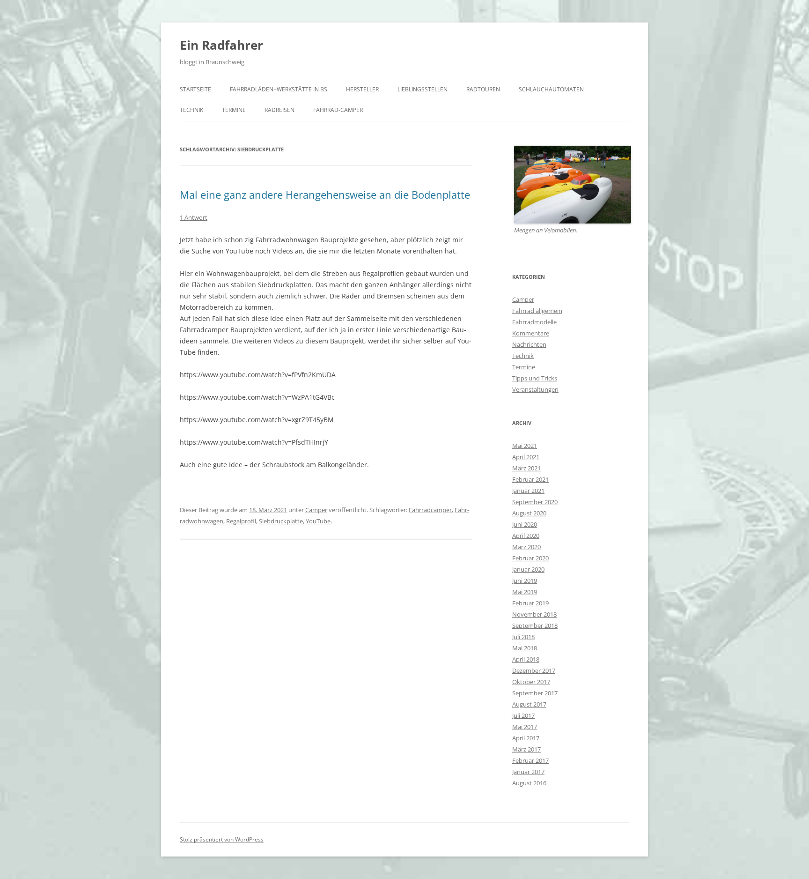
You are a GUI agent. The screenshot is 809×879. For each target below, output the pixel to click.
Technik (191, 110)
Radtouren (483, 89)
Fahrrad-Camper (338, 110)
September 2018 (535, 625)
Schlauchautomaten (551, 89)
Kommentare (530, 333)
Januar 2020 (528, 569)
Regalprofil (241, 521)
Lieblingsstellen (422, 89)
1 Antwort (193, 217)
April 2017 (525, 738)
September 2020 (535, 502)
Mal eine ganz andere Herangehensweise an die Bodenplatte (325, 194)
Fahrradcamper (430, 510)
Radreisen (279, 110)
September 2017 (535, 693)
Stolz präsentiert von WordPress (222, 839)
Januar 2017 (528, 771)
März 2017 (526, 749)
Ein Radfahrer (221, 45)
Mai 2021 (524, 445)
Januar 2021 (528, 490)
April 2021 (525, 457)
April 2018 (525, 659)
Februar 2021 (530, 479)
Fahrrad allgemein (537, 310)
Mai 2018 (524, 648)
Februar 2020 (530, 558)
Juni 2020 (524, 524)
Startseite (195, 89)
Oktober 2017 (531, 682)
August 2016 (529, 783)
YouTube (318, 521)
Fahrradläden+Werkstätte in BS (278, 89)
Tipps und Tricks (534, 378)
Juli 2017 (523, 715)
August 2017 (529, 704)
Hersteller (362, 89)
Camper (316, 510)
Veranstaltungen (535, 389)
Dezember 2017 (533, 670)
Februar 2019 (530, 603)
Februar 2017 (530, 760)
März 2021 (526, 468)
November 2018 (534, 614)
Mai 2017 (524, 727)
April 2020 (525, 535)
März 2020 (526, 547)
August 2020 (529, 513)
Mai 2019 (524, 592)
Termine (234, 110)
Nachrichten (529, 344)
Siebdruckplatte (281, 521)
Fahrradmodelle (534, 322)
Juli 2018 (523, 637)
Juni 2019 (524, 580)
